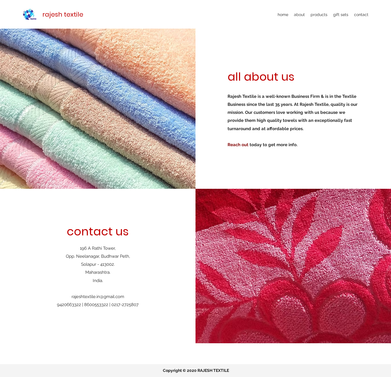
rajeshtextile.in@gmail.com (98, 296)
